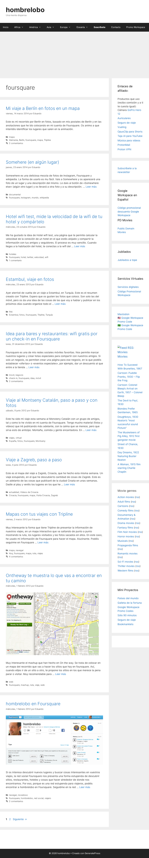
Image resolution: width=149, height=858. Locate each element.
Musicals (123, 540)
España (12, 441)
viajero (48, 798)
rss (137, 497)
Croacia (13, 495)
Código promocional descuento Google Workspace (129, 211)
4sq (11, 553)
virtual (19, 438)
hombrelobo (25, 10)
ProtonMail (124, 144)
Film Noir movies (127, 532)
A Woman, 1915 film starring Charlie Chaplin (129, 468)
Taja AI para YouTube (130, 136)
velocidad (39, 257)
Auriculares (124, 118)
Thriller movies (126, 566)
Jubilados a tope (127, 260)
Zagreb (54, 495)
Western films (125, 570)
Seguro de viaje (127, 122)
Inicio (5, 27)
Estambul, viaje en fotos (30, 279)
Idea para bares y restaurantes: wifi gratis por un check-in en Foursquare (51, 336)
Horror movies (126, 536)
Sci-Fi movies (125, 561)
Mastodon (123, 314)
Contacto (115, 27)
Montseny (40, 441)
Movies (122, 356)
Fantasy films (125, 527)
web (11, 681)
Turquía (49, 314)
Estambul (13, 314)
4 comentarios (16, 556)
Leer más (91, 186)
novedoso (23, 795)
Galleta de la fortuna (130, 602)
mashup (25, 685)
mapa (12, 137)
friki (11, 311)
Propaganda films (128, 545)
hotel (23, 257)
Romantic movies (128, 553)
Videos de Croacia (29, 492)
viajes (12, 438)
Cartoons (123, 506)
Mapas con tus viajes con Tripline (39, 514)
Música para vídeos (129, 140)
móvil (38, 378)
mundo (35, 197)
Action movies (126, 497)
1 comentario (15, 260)
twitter (30, 257)
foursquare (30, 140)
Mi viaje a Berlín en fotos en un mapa (43, 108)
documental (15, 194)
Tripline (47, 140)
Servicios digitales (128, 287)
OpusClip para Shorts (130, 131)
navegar (20, 550)
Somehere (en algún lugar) (32, 162)
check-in (13, 378)
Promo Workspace (135, 27)
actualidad (14, 492)
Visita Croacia (43, 495)
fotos (22, 314)
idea (32, 378)
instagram (26, 197)
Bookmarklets (125, 624)
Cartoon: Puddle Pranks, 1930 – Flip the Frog (129, 377)
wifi (46, 257)
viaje (37, 685)
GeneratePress (92, 853)
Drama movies (126, 523)
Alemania (13, 140)
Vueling (122, 127)
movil (11, 375)
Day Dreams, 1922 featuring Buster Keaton (128, 456)
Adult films (124, 501)
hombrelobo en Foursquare (33, 703)
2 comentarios (16, 143)
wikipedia (44, 197)
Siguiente (20, 819)
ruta (34, 553)
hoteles (12, 254)
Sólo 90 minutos (127, 615)
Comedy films (126, 510)
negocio (19, 375)
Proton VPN (124, 149)
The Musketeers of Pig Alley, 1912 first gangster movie (129, 436)
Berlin (21, 140)
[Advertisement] (74, 53)
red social (39, 798)
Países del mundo (128, 598)
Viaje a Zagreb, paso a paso (34, 459)
